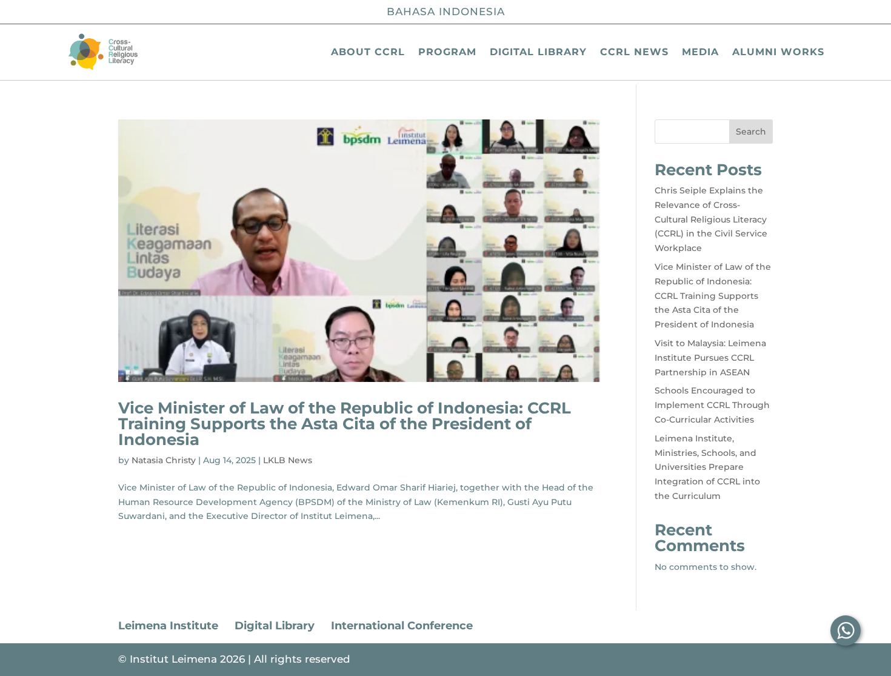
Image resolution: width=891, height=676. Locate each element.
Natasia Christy (164, 460)
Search (751, 131)
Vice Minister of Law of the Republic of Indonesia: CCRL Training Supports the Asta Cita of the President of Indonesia (344, 423)
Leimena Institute (168, 625)
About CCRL (368, 52)
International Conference (402, 625)
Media (700, 52)
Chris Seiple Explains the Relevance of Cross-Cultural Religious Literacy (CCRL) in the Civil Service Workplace (711, 219)
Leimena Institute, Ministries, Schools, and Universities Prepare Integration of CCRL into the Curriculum (707, 467)
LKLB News (287, 460)
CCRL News (634, 52)
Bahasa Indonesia (446, 11)
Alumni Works (778, 52)
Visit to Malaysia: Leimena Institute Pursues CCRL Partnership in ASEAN (710, 358)
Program (447, 52)
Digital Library (538, 52)
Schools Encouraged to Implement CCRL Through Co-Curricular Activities (712, 405)
